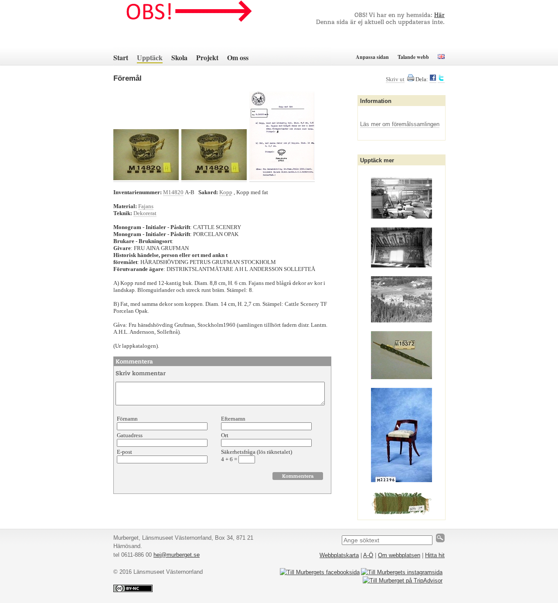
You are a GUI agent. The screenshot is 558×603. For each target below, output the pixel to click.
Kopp (225, 192)
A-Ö (368, 555)
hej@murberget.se (176, 555)
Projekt (207, 57)
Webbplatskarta (339, 555)
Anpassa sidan (372, 57)
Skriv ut (395, 79)
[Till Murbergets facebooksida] (320, 572)
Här (439, 15)
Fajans (145, 206)
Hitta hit (435, 555)
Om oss (237, 57)
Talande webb (413, 57)
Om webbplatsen (399, 555)
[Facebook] (432, 79)
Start (120, 57)
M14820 (173, 192)
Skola (179, 57)
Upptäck (150, 57)
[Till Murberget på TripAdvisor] (402, 580)
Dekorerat (145, 213)
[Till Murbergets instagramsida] (401, 572)
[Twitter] (441, 79)
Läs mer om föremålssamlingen (399, 124)
